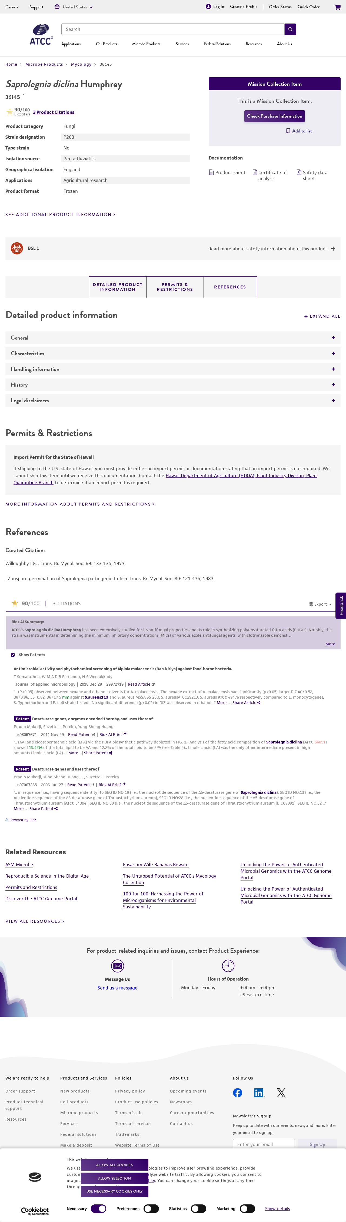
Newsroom (181, 1101)
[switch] (151, 1208)
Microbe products (79, 1112)
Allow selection (114, 1178)
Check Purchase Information (274, 115)
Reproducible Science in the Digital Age (47, 876)
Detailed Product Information (118, 287)
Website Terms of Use (137, 1145)
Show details (277, 1208)
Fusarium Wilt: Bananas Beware (156, 865)
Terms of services (133, 1123)
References (230, 287)
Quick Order (309, 6)
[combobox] (173, 29)
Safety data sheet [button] (315, 175)
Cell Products (106, 44)
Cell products (74, 1101)
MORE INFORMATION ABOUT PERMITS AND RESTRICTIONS (78, 504)
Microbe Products (146, 44)
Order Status (280, 6)
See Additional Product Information (58, 214)
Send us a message (118, 988)
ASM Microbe (19, 865)
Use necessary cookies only (114, 1191)
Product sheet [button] (230, 172)
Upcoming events (188, 1091)
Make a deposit (76, 1145)
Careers (11, 7)
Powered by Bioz (22, 820)
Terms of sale (129, 1112)
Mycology (81, 64)
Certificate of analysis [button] (272, 175)
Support (36, 7)
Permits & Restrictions (175, 287)
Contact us (181, 1123)
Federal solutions (78, 1134)
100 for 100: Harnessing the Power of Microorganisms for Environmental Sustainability (163, 900)
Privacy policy (130, 1091)
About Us (284, 44)
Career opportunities (192, 1112)
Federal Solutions (217, 44)
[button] (290, 29)
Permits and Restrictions (31, 887)
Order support (20, 1091)
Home (11, 64)
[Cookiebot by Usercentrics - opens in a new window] (35, 1211)
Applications (71, 44)
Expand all (325, 316)
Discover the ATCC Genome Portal (41, 899)
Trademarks (127, 1134)
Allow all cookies (114, 1164)
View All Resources (33, 921)
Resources (254, 44)
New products (74, 1091)
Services (182, 44)
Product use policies (136, 1101)
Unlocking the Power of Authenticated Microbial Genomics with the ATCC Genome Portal (286, 871)
